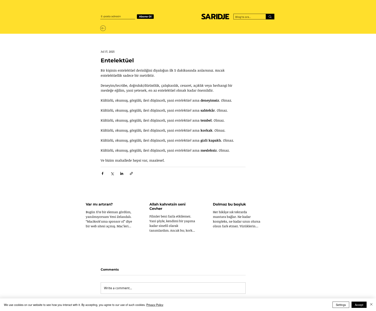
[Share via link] (131, 173)
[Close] (371, 305)
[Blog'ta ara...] (270, 16)
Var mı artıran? (99, 204)
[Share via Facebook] (102, 173)
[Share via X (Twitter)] (112, 173)
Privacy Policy (154, 305)
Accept (359, 305)
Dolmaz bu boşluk (229, 204)
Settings (341, 305)
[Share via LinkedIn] (122, 173)
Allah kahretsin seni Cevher (167, 206)
